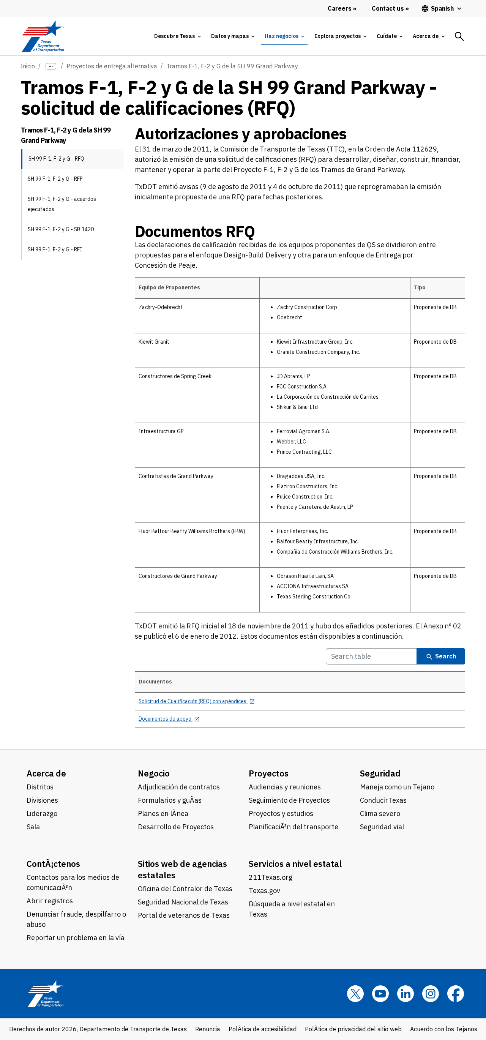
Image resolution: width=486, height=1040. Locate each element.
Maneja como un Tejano (397, 787)
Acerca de (46, 773)
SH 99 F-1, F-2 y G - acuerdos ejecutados (62, 204)
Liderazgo (42, 813)
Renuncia (207, 1029)
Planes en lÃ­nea (163, 813)
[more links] (51, 66)
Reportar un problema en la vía (76, 937)
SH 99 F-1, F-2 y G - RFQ (56, 158)
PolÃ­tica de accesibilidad (263, 1029)
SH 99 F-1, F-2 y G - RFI (55, 249)
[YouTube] (380, 993)
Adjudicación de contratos (179, 787)
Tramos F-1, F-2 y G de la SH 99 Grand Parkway (232, 66)
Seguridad (380, 773)
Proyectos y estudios (281, 813)
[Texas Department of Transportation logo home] (42, 36)
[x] (355, 993)
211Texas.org (270, 877)
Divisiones (42, 800)
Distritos (40, 787)
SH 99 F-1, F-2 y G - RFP (55, 178)
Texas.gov (264, 890)
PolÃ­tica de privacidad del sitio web (353, 1029)
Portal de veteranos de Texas (184, 915)
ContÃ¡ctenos (53, 863)
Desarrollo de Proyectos (176, 826)
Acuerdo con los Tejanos (443, 1029)
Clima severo (380, 813)
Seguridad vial (382, 826)
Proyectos (269, 773)
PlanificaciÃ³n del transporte (293, 826)
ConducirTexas (383, 800)
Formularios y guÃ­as (170, 800)
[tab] (177, 36)
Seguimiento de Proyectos (289, 800)
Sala (33, 826)
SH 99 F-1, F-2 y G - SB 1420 (61, 229)
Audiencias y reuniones (285, 787)
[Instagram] (430, 993)
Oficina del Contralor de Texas (185, 888)
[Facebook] (455, 993)
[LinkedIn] (405, 993)
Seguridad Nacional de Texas (183, 902)
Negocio (154, 773)
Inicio (28, 66)
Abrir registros (50, 900)
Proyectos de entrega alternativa (111, 66)
